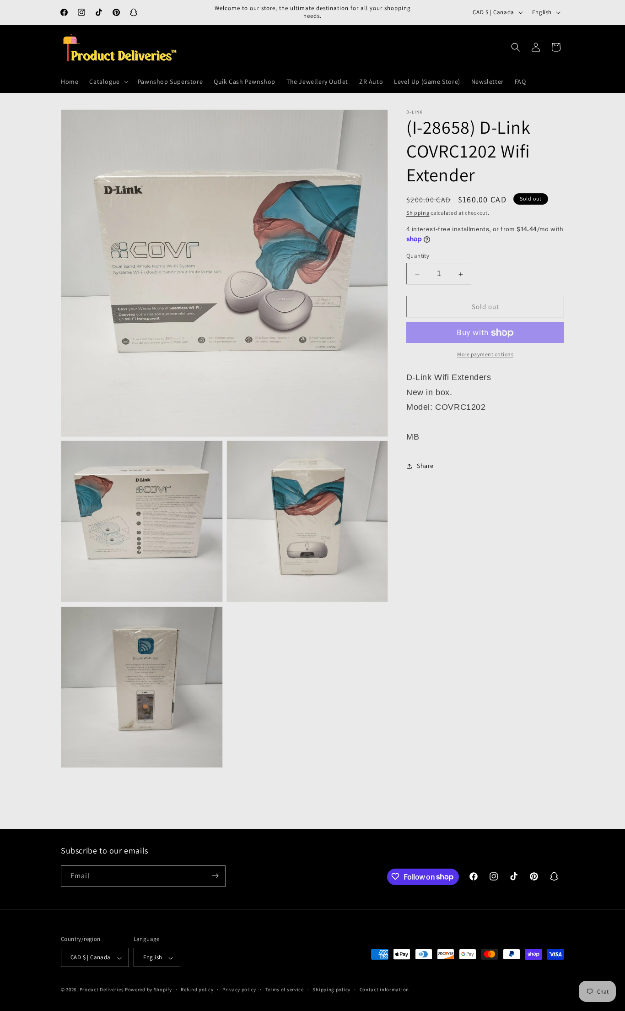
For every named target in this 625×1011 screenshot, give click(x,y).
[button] (108, 81)
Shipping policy (331, 989)
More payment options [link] (485, 354)
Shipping (418, 212)
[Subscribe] (215, 875)
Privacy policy (239, 989)
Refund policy (197, 989)
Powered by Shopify (148, 990)
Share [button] (425, 466)
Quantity (417, 256)
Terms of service (284, 989)
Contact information (384, 989)
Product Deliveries (102, 990)
